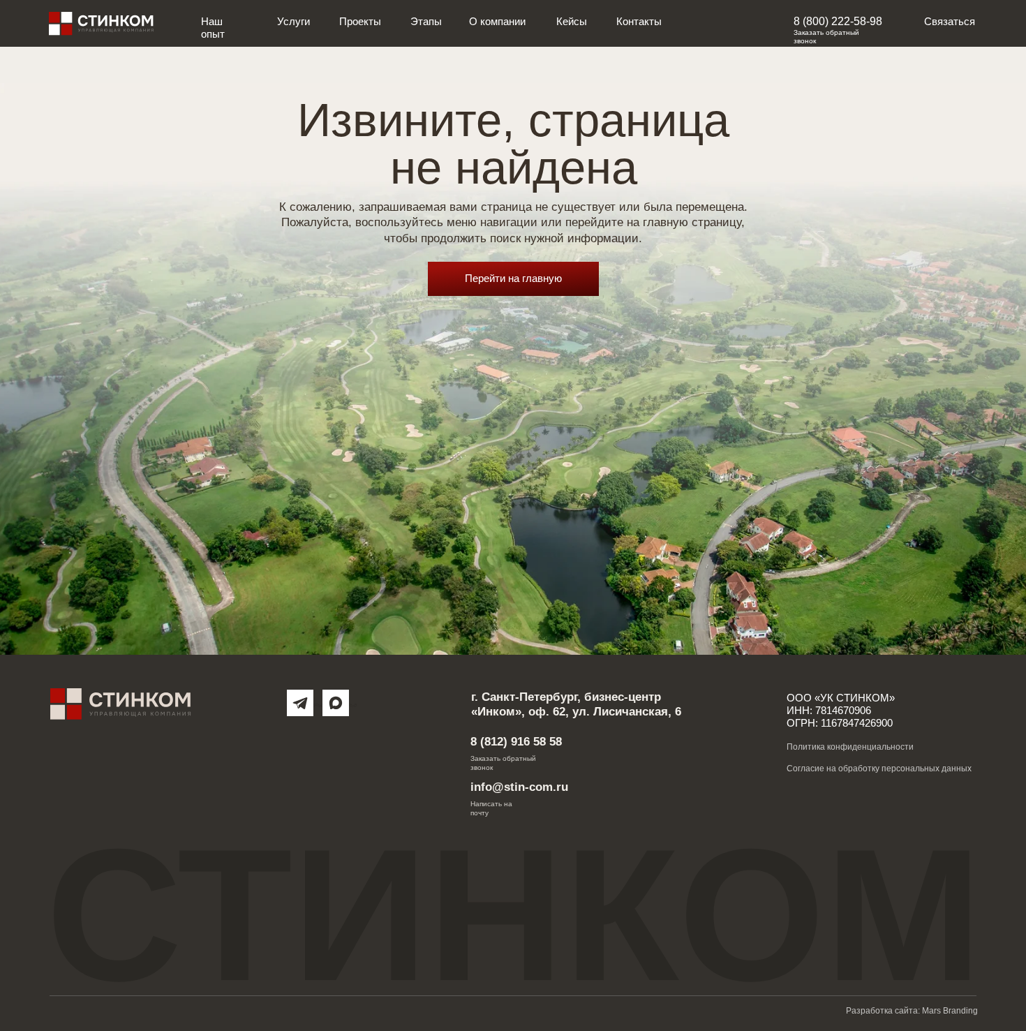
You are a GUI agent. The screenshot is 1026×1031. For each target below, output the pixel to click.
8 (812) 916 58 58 (516, 741)
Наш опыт (213, 28)
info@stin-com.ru (519, 787)
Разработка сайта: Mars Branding (912, 1011)
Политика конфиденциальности (850, 747)
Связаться (949, 21)
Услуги (293, 21)
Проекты (360, 21)
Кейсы (571, 21)
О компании (497, 21)
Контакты (639, 21)
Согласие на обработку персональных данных (879, 768)
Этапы (426, 21)
